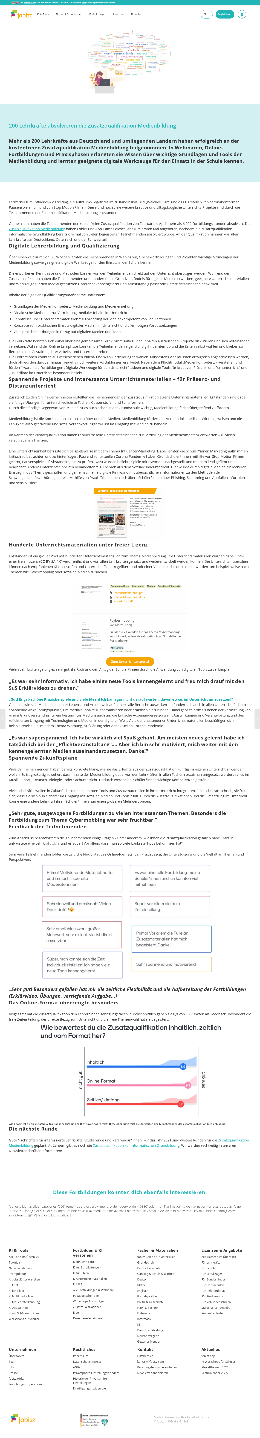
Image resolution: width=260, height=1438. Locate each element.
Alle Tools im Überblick (24, 1257)
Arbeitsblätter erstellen (24, 1279)
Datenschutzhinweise (87, 1362)
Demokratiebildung (150, 1330)
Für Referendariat (213, 1291)
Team (12, 1362)
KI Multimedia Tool (21, 1296)
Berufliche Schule (148, 1268)
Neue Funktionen (20, 1268)
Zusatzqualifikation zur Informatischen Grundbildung (136, 1145)
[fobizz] (21, 14)
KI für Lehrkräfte (84, 1262)
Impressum (80, 1356)
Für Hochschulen (212, 1285)
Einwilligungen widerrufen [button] (90, 1388)
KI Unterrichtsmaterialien (90, 1279)
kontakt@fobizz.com (150, 1362)
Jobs (12, 1367)
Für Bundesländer (213, 1279)
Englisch (142, 1291)
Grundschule (146, 1262)
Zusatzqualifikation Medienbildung (37, 228)
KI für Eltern (81, 1273)
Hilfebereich (145, 1356)
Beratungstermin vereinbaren (157, 1367)
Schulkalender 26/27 (215, 1373)
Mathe (141, 1285)
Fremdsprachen (147, 1296)
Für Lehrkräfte (210, 1262)
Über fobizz (16, 1356)
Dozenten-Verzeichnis (87, 1318)
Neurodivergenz (148, 1336)
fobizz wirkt (16, 1378)
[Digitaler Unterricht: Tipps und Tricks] (257, 719)
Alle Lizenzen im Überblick (218, 1257)
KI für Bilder (16, 1291)
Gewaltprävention (149, 1341)
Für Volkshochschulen (216, 1302)
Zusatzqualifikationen (87, 1307)
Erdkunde (143, 1313)
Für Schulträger (211, 1274)
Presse (13, 1373)
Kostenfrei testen (212, 1313)
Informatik (144, 1319)
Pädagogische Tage (86, 1296)
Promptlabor (17, 1274)
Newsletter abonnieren (152, 1373)
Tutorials (15, 1262)
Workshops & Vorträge (88, 1301)
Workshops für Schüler (24, 1319)
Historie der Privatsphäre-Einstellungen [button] (90, 1381)
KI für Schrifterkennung (24, 1302)
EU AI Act (79, 1284)
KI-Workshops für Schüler (218, 1362)
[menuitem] (46, 14)
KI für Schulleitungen (87, 1267)
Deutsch (142, 1279)
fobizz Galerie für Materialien (156, 1257)
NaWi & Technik (147, 1308)
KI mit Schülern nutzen (24, 1313)
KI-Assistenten (18, 1308)
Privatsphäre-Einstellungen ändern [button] (96, 1373)
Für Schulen (209, 1268)
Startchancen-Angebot (216, 1308)
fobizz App (208, 1356)
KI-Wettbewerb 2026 (214, 1367)
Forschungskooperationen (26, 1384)
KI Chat (13, 1285)
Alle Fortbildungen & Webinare (93, 1290)
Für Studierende (212, 1296)
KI (138, 1325)
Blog (76, 1313)
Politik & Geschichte (150, 1302)
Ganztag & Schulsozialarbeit (155, 1274)
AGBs (76, 1367)
